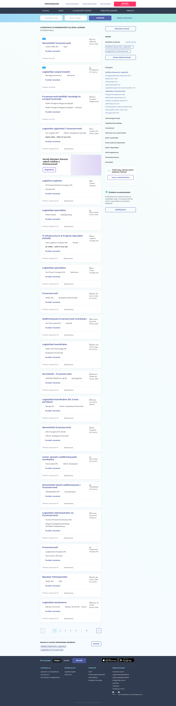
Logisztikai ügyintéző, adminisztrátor (120, 88)
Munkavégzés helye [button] (112, 118)
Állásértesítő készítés (82, 11)
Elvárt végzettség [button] (111, 147)
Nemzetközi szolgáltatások (50, 677)
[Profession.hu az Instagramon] (115, 693)
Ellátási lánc (111, 79)
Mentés (96, 644)
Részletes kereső (122, 29)
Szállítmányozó (112, 104)
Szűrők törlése (130, 42)
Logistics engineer (52, 180)
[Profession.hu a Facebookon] (130, 693)
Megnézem (49, 170)
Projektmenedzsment (115, 94)
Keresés (100, 18)
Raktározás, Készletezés (115, 97)
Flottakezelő (111, 82)
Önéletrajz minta (118, 689)
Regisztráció (105, 4)
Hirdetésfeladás (89, 4)
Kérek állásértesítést (122, 57)
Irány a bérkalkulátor (121, 177)
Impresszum (45, 675)
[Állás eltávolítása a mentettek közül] (97, 58)
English (66, 660)
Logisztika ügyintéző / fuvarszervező (62, 128)
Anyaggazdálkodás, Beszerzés (118, 76)
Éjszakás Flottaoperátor (55, 577)
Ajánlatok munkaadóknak (50, 672)
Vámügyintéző (112, 113)
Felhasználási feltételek (97, 675)
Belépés (125, 4)
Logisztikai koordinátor (54, 344)
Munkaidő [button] (109, 162)
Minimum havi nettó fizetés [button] (115, 133)
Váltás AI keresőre (124, 18)
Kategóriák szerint (118, 680)
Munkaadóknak (72, 4)
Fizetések (115, 686)
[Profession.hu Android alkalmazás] (126, 660)
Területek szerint (118, 672)
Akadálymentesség (95, 680)
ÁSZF (90, 672)
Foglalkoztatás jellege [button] (113, 123)
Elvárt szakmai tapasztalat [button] (115, 143)
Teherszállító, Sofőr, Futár (116, 110)
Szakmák (115, 683)
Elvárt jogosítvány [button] (112, 152)
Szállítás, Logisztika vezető (116, 101)
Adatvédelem (93, 677)
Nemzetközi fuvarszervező (56, 43)
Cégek (60, 11)
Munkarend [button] (109, 128)
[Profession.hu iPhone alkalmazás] (109, 660)
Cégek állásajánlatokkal (120, 677)
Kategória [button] (109, 67)
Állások (45, 11)
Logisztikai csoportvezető (56, 72)
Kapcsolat (68, 675)
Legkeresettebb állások (120, 675)
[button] (119, 46)
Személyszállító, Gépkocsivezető (118, 107)
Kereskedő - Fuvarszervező (57, 374)
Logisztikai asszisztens (54, 602)
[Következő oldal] (98, 630)
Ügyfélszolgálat (70, 672)
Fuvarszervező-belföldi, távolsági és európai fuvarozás (61, 97)
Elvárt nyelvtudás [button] (111, 138)
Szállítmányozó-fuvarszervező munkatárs (64, 319)
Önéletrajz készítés (109, 11)
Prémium (130, 11)
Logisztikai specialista (54, 210)
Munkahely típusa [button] (112, 157)
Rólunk (79, 660)
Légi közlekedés (112, 85)
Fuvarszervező (50, 293)
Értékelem (120, 210)
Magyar (57, 660)
